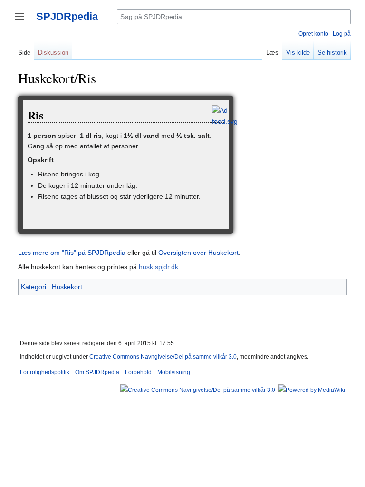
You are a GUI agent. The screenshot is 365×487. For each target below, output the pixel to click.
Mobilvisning (173, 372)
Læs (272, 52)
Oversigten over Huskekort (198, 252)
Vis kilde (298, 52)
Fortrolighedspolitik (44, 372)
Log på (342, 33)
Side (24, 52)
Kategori (33, 287)
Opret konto (313, 33)
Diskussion (53, 52)
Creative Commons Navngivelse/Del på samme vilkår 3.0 (163, 356)
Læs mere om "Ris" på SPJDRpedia (71, 252)
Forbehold (138, 372)
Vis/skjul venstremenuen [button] (19, 17)
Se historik (332, 52)
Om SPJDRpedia (97, 372)
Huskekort (67, 287)
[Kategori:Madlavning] (225, 115)
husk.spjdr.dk (158, 267)
